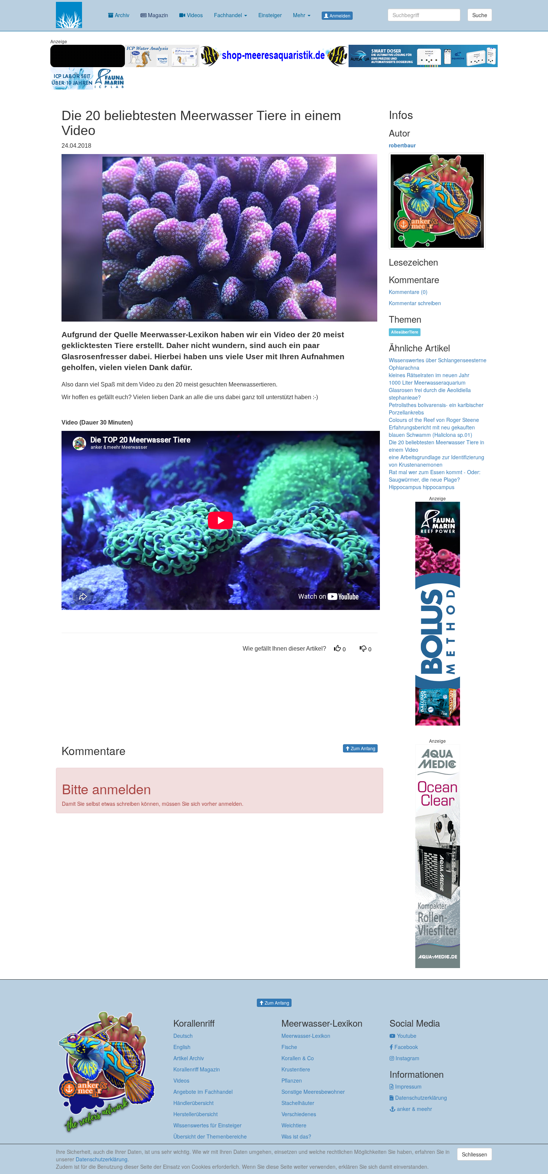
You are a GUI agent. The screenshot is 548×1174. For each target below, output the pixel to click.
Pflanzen (291, 1080)
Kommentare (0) (408, 291)
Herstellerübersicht (195, 1114)
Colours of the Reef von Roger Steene (434, 419)
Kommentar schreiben (415, 303)
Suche (479, 15)
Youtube (406, 1035)
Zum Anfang (362, 748)
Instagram (406, 1058)
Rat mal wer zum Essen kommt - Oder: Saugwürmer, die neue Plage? (435, 475)
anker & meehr (414, 1108)
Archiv (121, 15)
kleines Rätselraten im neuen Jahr (429, 375)
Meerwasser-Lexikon (305, 1035)
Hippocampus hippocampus (421, 487)
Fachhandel (228, 15)
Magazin (157, 15)
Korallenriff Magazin (196, 1069)
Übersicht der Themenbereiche (210, 1136)
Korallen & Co (297, 1058)
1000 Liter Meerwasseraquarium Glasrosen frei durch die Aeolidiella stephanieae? (430, 390)
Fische (289, 1047)
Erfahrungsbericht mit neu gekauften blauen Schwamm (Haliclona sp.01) (432, 430)
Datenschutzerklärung (420, 1097)
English (181, 1047)
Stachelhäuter (297, 1102)
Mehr (300, 15)
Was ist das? (296, 1136)
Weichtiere (293, 1125)
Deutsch (183, 1035)
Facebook (405, 1047)
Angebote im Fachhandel (203, 1091)
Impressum (408, 1086)
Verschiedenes (298, 1114)
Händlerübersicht (193, 1102)
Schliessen (474, 1154)
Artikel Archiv (188, 1058)
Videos (194, 15)
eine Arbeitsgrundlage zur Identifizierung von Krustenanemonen (436, 460)
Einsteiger (270, 15)
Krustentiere (295, 1069)
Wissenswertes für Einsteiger (207, 1125)
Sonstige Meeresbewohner (313, 1091)
